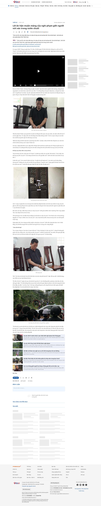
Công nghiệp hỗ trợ (56, 472)
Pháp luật (21, 22)
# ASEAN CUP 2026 (35, 2)
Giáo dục (37, 5)
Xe (74, 5)
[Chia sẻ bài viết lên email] (19, 32)
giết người (23, 380)
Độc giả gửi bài (85, 488)
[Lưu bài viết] (25, 32)
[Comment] (27, 32)
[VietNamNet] (8, 5)
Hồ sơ (67, 474)
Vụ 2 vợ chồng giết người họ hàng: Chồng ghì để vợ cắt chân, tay (41, 366)
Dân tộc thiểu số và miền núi (72, 466)
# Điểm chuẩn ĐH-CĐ (47, 2)
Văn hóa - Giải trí (53, 5)
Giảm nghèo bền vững (57, 474)
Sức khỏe (65, 5)
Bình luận (16, 377)
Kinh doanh (22, 5)
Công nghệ (70, 5)
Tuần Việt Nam (68, 2)
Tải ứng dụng (78, 488)
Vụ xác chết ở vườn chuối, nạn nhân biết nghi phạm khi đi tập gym (42, 335)
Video (82, 466)
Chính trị (12, 5)
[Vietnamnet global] (75, 2)
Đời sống (60, 5)
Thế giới (42, 5)
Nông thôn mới (55, 477)
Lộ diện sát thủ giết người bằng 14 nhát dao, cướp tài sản (27, 44)
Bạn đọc (89, 5)
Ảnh (67, 477)
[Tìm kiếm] (87, 2)
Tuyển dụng (81, 490)
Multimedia (83, 469)
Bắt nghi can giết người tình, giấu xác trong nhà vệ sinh (26, 46)
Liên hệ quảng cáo (55, 482)
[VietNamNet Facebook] (77, 485)
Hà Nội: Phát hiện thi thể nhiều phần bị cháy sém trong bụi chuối (42, 358)
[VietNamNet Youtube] (80, 485)
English (67, 472)
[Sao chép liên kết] (22, 32)
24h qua (83, 474)
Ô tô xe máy (40, 472)
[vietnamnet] (17, 3)
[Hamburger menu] (92, 6)
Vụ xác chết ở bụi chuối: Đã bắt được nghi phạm (37, 343)
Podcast (82, 472)
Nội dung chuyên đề (70, 469)
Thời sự (16, 5)
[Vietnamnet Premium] (17, 467)
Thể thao (47, 5)
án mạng (30, 380)
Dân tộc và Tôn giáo (30, 5)
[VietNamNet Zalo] (86, 485)
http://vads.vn (57, 491)
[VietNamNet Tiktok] (83, 485)
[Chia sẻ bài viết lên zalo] (16, 32)
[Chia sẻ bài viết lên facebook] (14, 32)
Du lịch (84, 5)
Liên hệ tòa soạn (26, 489)
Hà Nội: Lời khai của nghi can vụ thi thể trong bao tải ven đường (41, 351)
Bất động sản (79, 5)
